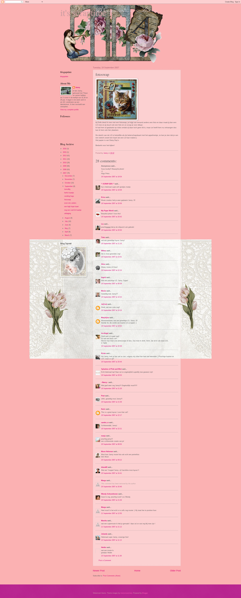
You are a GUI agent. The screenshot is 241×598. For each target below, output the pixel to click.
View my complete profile (69, 110)
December (69, 176)
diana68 (104, 467)
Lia (102, 224)
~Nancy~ (104, 382)
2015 (65, 152)
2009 (65, 166)
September (69, 186)
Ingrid (103, 277)
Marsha (104, 521)
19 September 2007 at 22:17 (111, 415)
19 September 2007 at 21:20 (111, 388)
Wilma (103, 251)
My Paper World (107, 211)
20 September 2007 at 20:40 (111, 487)
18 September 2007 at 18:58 (111, 190)
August (67, 218)
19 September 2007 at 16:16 (111, 310)
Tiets (103, 237)
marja (103, 436)
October (68, 183)
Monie (103, 291)
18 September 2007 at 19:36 (111, 203)
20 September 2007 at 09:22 (111, 460)
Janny (77, 87)
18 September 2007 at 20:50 (111, 230)
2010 (65, 163)
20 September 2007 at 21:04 (111, 500)
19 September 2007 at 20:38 (111, 346)
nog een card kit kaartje (72, 210)
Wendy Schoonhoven (109, 494)
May (66, 228)
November (69, 179)
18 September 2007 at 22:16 (111, 270)
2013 (65, 155)
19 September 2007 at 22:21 (111, 429)
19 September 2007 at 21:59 (111, 402)
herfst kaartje (69, 193)
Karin (103, 409)
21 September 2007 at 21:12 (111, 527)
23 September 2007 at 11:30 (111, 556)
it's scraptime (83, 12)
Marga (103, 480)
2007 (65, 173)
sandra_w (105, 422)
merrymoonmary (126, 593)
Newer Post (99, 570)
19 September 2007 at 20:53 (111, 375)
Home (137, 570)
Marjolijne (105, 318)
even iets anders (70, 203)
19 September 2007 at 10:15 (111, 297)
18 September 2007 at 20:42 (111, 217)
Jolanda (104, 534)
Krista (103, 353)
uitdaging (67, 213)
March (67, 235)
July (66, 221)
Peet (103, 396)
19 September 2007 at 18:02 (111, 326)
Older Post (175, 570)
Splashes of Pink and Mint (111, 369)
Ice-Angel (104, 333)
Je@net (104, 304)
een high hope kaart (71, 206)
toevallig (67, 189)
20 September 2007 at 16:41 (111, 473)
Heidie (103, 547)
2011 (65, 159)
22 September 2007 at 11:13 (111, 540)
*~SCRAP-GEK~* (107, 184)
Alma (103, 264)
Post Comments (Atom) (111, 576)
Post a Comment (105, 560)
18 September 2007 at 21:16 (111, 243)
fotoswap (67, 200)
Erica (103, 197)
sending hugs (69, 196)
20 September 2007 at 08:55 (111, 444)
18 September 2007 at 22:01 (111, 257)
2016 (65, 149)
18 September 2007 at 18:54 (111, 177)
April (67, 232)
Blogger (145, 593)
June (67, 225)
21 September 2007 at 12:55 (111, 513)
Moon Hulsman (107, 451)
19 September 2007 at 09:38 (111, 284)
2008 (65, 169)
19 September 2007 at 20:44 (111, 362)
